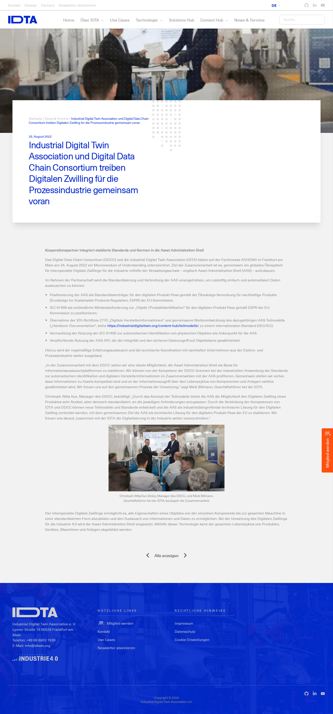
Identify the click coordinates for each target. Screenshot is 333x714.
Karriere (48, 5)
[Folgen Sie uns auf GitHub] (306, 5)
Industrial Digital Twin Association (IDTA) (163, 259)
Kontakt (14, 5)
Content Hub (211, 20)
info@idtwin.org (37, 645)
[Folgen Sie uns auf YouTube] (323, 5)
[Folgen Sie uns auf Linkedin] (315, 5)
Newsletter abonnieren (77, 5)
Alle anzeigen (166, 555)
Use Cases (120, 20)
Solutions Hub (181, 20)
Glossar (30, 5)
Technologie (147, 20)
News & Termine (249, 20)
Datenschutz (185, 631)
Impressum (184, 623)
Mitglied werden (120, 623)
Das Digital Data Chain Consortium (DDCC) (80, 259)
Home (68, 20)
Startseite (35, 118)
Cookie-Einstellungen (192, 639)
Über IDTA (89, 20)
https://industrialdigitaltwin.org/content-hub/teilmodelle (152, 325)
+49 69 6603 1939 (41, 640)
